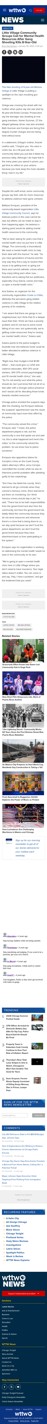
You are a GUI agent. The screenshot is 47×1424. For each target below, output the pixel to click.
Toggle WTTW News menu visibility (44, 20)
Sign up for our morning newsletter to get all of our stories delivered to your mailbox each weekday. (27, 848)
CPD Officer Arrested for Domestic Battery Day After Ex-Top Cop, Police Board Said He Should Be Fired (17, 1031)
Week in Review (14, 1256)
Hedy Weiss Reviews (17, 1241)
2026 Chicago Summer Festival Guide (17, 1017)
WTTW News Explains (18, 1260)
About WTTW (28, 1409)
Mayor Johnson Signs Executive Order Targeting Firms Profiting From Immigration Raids (21, 1179)
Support (38, 1409)
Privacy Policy (13, 1421)
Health (7, 28)
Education (6, 1322)
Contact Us (6, 1362)
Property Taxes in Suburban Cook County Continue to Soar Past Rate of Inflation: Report (17, 1049)
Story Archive (7, 1354)
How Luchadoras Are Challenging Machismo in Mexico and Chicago (18, 831)
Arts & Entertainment (10, 1310)
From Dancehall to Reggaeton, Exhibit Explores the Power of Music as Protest (20, 798)
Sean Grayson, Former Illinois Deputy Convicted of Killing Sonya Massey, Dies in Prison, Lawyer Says (17, 1084)
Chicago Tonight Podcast (12, 1393)
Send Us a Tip (8, 1365)
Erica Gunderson (9, 46)
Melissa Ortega (24, 625)
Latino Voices (8, 625)
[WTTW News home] (13, 20)
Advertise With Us (9, 1369)
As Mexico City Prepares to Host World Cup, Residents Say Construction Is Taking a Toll (22, 766)
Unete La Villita (35, 295)
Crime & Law (7, 1318)
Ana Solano (8, 629)
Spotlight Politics (15, 1252)
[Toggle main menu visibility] (4, 10)
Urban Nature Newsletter (12, 1401)
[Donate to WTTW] (23, 1414)
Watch (18, 1409)
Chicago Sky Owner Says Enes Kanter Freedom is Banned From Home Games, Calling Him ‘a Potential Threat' (23, 1164)
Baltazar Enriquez (23, 629)
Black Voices (13, 1229)
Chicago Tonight (14, 1233)
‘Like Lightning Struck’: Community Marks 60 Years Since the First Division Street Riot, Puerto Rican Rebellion (23, 732)
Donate (39, 10)
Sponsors (6, 1373)
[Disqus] (23, 896)
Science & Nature (9, 1334)
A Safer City (12, 1218)
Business (5, 1314)
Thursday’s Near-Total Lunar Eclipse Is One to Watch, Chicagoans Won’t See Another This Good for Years (17, 1065)
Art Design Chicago (16, 1222)
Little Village (8, 617)
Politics (5, 1330)
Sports (5, 1338)
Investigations (13, 1245)
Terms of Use (25, 1421)
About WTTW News (10, 1358)
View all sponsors (23, 184)
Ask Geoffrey (13, 1226)
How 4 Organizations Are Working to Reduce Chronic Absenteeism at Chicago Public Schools (22, 1149)
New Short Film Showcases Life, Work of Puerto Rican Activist (21, 698)
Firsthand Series (15, 1237)
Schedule (9, 1409)
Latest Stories (8, 1306)
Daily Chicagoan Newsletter (13, 1397)
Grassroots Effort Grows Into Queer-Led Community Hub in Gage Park (21, 666)
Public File (35, 1421)
